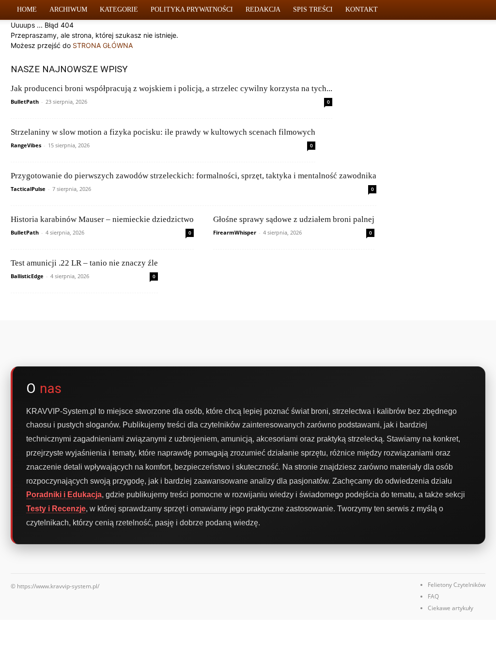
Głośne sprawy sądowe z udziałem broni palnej (293, 219)
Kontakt (361, 9)
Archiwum (68, 9)
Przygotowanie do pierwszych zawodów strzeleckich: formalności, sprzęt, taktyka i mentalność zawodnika (193, 175)
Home (27, 9)
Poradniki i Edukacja (64, 494)
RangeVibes (26, 145)
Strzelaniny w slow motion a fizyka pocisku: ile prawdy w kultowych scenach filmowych (163, 132)
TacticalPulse (28, 188)
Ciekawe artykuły (450, 608)
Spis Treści (313, 9)
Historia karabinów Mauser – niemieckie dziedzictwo (102, 219)
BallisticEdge (27, 276)
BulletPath (25, 101)
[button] (473, 10)
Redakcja (263, 9)
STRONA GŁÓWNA (103, 45)
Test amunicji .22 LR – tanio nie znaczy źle (84, 263)
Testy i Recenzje (56, 508)
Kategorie (119, 9)
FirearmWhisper (234, 232)
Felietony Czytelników (456, 585)
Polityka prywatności (192, 9)
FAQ (433, 596)
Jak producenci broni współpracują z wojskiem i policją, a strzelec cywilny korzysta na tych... (171, 88)
